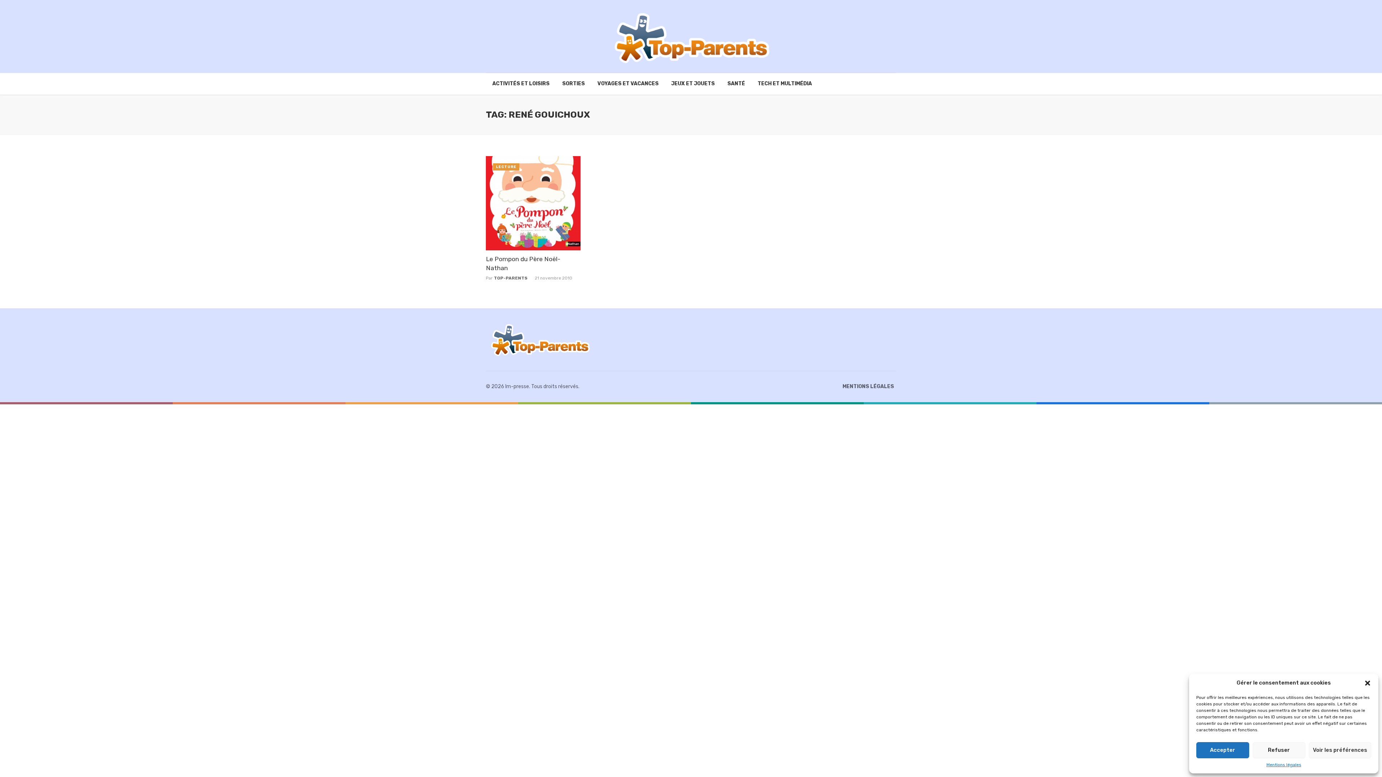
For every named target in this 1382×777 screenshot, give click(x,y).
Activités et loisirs (521, 84)
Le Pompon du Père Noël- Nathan (523, 263)
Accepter (1222, 750)
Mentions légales (1283, 764)
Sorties (573, 84)
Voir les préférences (1340, 750)
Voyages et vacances (628, 84)
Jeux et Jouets (693, 84)
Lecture (506, 167)
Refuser (1279, 750)
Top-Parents (511, 278)
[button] (1367, 683)
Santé (736, 84)
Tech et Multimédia (785, 84)
